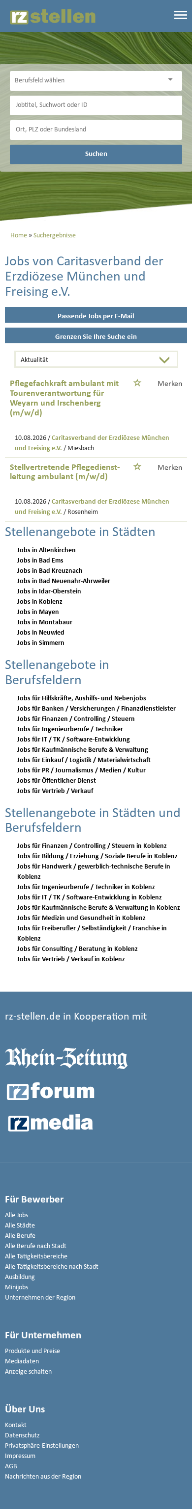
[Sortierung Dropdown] (167, 360)
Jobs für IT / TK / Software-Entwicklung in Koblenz (89, 897)
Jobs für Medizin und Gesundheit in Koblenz (81, 918)
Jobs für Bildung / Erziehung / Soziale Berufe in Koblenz (97, 856)
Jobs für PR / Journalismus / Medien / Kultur (81, 770)
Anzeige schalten (28, 1372)
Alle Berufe (20, 1236)
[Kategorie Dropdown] (172, 79)
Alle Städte (20, 1225)
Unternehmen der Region (40, 1298)
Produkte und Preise (32, 1351)
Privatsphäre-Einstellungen (42, 1446)
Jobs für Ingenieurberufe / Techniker (70, 729)
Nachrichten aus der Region (43, 1477)
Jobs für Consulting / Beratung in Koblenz (77, 949)
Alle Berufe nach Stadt (35, 1246)
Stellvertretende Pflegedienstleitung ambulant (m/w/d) (65, 472)
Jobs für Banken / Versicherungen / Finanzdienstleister (96, 709)
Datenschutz (22, 1435)
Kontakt (16, 1425)
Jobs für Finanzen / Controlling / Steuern (76, 719)
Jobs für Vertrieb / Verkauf (55, 791)
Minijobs (16, 1287)
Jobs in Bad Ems (40, 560)
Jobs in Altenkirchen (46, 550)
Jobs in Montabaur (44, 622)
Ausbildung (20, 1277)
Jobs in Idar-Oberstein (49, 591)
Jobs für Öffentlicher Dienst (56, 781)
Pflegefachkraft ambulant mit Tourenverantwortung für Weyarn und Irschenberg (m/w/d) (64, 398)
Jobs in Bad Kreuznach (50, 571)
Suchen (96, 154)
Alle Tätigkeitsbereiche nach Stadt (51, 1267)
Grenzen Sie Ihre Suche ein (96, 337)
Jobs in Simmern (40, 643)
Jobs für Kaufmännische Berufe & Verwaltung (82, 750)
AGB (11, 1466)
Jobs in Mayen (38, 612)
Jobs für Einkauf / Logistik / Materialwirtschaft (84, 760)
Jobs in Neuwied (40, 633)
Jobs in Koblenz (40, 602)
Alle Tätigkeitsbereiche (36, 1256)
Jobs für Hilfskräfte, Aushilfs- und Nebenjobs (81, 698)
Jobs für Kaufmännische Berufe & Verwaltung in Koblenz (98, 908)
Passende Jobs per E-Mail (96, 316)
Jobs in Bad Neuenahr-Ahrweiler (63, 581)
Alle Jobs (16, 1215)
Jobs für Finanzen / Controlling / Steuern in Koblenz (92, 846)
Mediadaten (22, 1361)
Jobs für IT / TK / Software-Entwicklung (73, 739)
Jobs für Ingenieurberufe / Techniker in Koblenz (86, 887)
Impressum (20, 1456)
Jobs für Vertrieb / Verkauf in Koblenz (71, 959)
